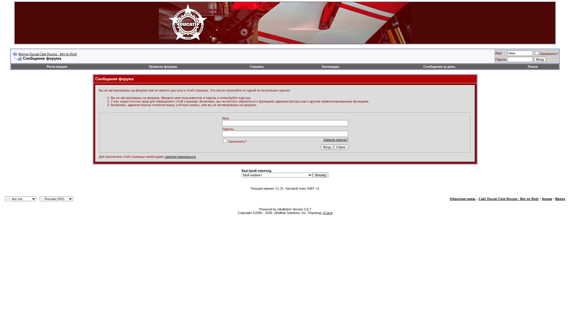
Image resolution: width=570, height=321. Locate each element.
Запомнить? (549, 54)
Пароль (500, 59)
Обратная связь (463, 199)
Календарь (331, 66)
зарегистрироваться (180, 156)
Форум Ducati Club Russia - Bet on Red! (47, 54)
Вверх (560, 199)
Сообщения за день (439, 66)
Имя (498, 53)
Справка (257, 66)
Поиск (533, 66)
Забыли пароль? (335, 139)
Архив (547, 199)
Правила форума (163, 66)
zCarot (327, 213)
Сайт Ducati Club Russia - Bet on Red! (509, 199)
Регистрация (57, 66)
